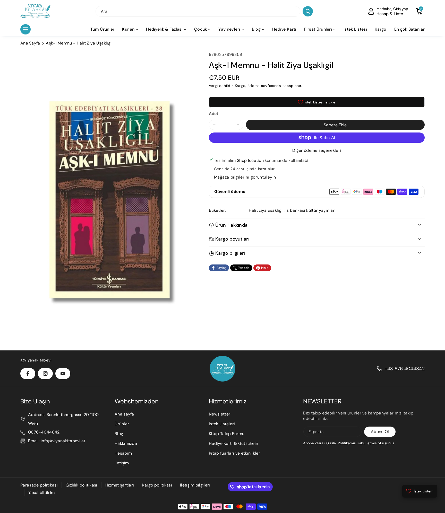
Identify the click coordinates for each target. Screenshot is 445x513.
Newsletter (219, 414)
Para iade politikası (39, 485)
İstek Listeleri (222, 424)
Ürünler (122, 424)
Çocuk (200, 29)
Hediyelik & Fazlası (164, 29)
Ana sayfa (124, 414)
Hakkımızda (126, 443)
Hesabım (123, 453)
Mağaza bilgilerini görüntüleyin (245, 177)
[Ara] (308, 11)
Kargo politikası (157, 485)
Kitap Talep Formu (226, 433)
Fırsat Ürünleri (318, 29)
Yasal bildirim (41, 492)
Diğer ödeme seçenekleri (316, 150)
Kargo (240, 85)
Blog (256, 29)
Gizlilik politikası (81, 485)
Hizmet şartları (119, 485)
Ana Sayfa (30, 43)
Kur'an (128, 29)
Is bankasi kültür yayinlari (311, 210)
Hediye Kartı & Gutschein (233, 443)
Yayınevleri (229, 29)
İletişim (122, 463)
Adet (214, 113)
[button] (419, 11)
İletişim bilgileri (195, 485)
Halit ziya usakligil (266, 210)
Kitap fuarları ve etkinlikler (234, 453)
